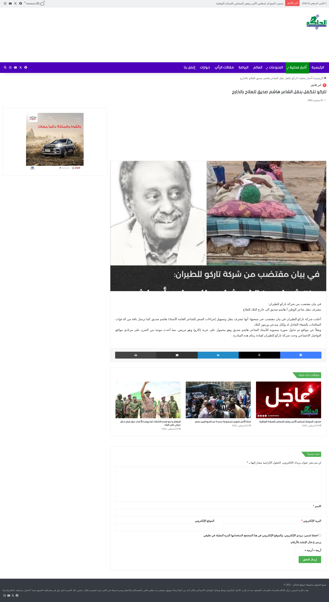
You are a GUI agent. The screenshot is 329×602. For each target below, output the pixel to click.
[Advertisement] (109, 35)
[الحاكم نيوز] (316, 22)
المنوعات (276, 67)
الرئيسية (318, 67)
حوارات (205, 67)
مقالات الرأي (224, 67)
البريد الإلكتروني (311, 520)
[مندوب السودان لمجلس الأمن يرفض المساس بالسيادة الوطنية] (288, 400)
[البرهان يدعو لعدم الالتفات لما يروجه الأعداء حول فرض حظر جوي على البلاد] (148, 400)
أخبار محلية (298, 67)
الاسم (317, 506)
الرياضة (243, 67)
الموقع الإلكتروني (204, 520)
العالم (257, 67)
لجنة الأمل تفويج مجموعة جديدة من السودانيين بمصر (255, 3)
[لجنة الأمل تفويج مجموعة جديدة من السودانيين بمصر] (218, 400)
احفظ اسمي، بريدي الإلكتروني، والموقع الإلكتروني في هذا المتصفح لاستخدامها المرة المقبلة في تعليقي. (260, 535)
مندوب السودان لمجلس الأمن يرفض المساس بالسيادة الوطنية (290, 421)
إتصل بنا (189, 67)
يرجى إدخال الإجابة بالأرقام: (305, 542)
